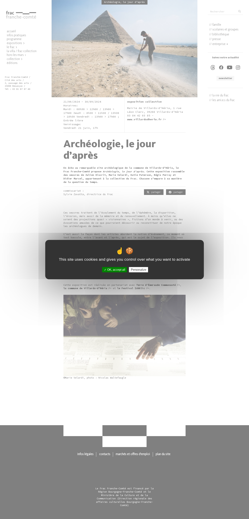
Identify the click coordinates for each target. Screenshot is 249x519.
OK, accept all (115, 269)
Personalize (138, 269)
